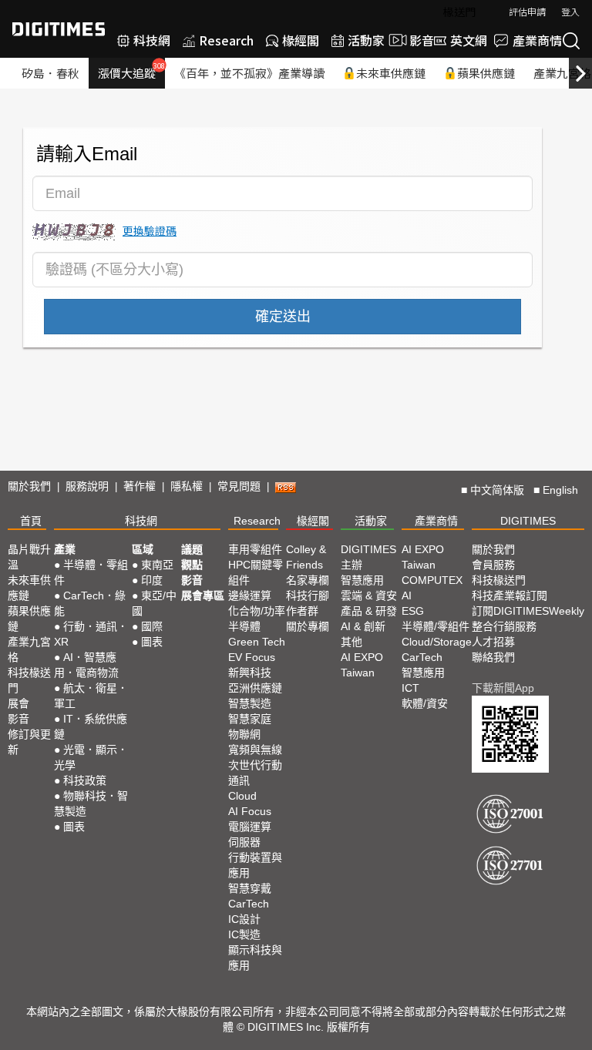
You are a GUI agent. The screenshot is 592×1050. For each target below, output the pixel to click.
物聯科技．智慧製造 (91, 803)
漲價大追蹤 (131, 71)
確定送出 (283, 316)
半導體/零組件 (435, 626)
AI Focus (249, 811)
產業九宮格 (29, 649)
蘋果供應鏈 (486, 73)
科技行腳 (307, 595)
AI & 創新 (363, 626)
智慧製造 (249, 703)
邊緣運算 (249, 595)
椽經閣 (300, 40)
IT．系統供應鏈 (90, 726)
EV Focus (251, 657)
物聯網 (244, 734)
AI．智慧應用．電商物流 (86, 665)
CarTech (248, 903)
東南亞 (157, 565)
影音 (415, 40)
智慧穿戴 (249, 888)
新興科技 (249, 672)
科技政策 (84, 780)
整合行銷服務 (504, 626)
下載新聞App (503, 688)
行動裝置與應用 (255, 865)
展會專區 (202, 595)
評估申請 (527, 11)
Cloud (242, 796)
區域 (142, 549)
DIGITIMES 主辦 (368, 557)
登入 (570, 11)
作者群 (302, 611)
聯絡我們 (493, 657)
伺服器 (244, 842)
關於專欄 (307, 626)
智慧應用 (362, 580)
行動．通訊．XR (91, 634)
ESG (413, 611)
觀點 (192, 565)
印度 (152, 580)
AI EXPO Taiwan (362, 665)
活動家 (366, 40)
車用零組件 (255, 549)
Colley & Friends (306, 557)
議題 (192, 549)
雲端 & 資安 (369, 595)
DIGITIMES (528, 521)
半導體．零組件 (91, 572)
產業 (65, 549)
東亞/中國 (154, 603)
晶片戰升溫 (29, 557)
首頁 (31, 521)
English (560, 490)
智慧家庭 (249, 719)
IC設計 (244, 919)
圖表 (74, 826)
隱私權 (186, 486)
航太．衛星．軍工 (91, 696)
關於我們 (29, 486)
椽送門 (459, 11)
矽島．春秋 (50, 73)
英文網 (468, 40)
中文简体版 (497, 490)
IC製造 (244, 934)
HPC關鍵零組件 (255, 572)
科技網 (151, 40)
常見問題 (239, 486)
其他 (351, 642)
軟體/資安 (425, 703)
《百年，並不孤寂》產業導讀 (249, 73)
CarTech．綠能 (90, 603)
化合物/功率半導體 (256, 618)
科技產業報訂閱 (509, 595)
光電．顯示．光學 (91, 757)
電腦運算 (249, 826)
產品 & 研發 (369, 611)
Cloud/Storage (437, 642)
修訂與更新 (29, 742)
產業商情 (537, 40)
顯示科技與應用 (255, 957)
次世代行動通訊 (255, 773)
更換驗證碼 (150, 230)
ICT (410, 688)
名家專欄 (307, 580)
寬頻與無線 (255, 749)
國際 (152, 626)
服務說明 (87, 486)
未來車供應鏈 (391, 73)
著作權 (139, 486)
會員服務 (493, 565)
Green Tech (256, 642)
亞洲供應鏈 (255, 688)
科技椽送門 (29, 680)
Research (226, 40)
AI (407, 595)
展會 (18, 703)
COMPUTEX (432, 580)
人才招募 (493, 642)
